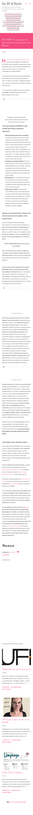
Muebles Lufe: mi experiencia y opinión (16, 669)
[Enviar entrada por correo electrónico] (18, 552)
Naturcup (26, 507)
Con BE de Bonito (12, 3)
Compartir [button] (5, 555)
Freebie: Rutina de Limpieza (12, 772)
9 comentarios (16, 790)
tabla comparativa (14, 483)
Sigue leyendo (6, 689)
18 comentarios (16, 687)
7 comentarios (16, 740)
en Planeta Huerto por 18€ (13, 526)
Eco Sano (12, 552)
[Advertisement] (16, 621)
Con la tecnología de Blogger (17, 802)
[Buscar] (26, 3)
